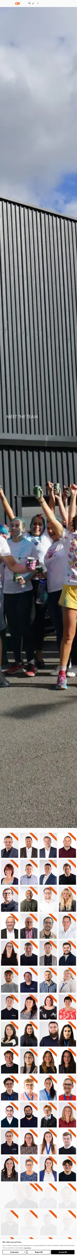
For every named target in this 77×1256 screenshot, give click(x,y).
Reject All (39, 1252)
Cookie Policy (27, 1248)
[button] (29, 3)
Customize (14, 1252)
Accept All (63, 1252)
